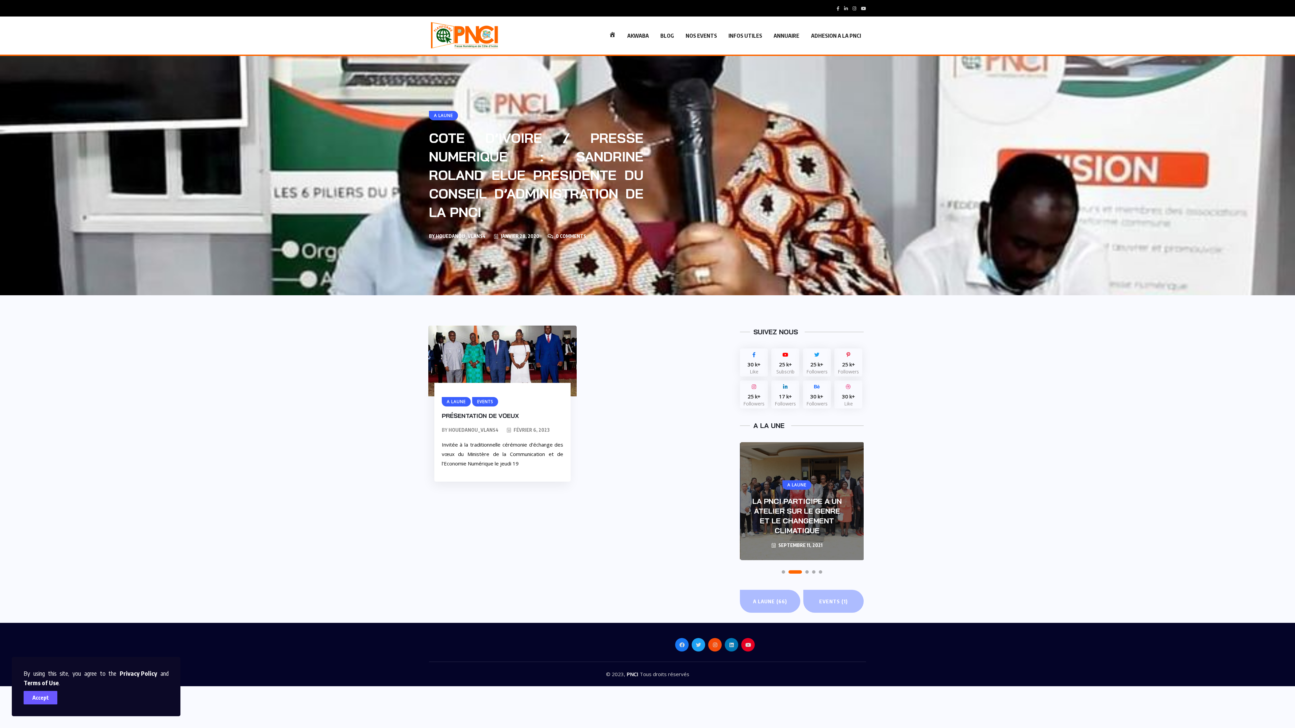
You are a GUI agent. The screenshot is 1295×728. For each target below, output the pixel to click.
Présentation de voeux (480, 416)
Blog (667, 35)
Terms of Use (41, 683)
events (833, 601)
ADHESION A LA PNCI (836, 35)
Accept (40, 697)
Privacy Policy (138, 673)
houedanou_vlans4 (461, 236)
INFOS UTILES (745, 35)
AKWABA (638, 35)
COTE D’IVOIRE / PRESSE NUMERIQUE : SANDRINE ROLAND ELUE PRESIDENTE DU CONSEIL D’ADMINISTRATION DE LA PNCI (536, 174)
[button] (783, 572)
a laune (770, 601)
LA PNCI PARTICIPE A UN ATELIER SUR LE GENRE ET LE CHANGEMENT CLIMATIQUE (797, 515)
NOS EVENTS (701, 35)
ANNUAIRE (786, 35)
